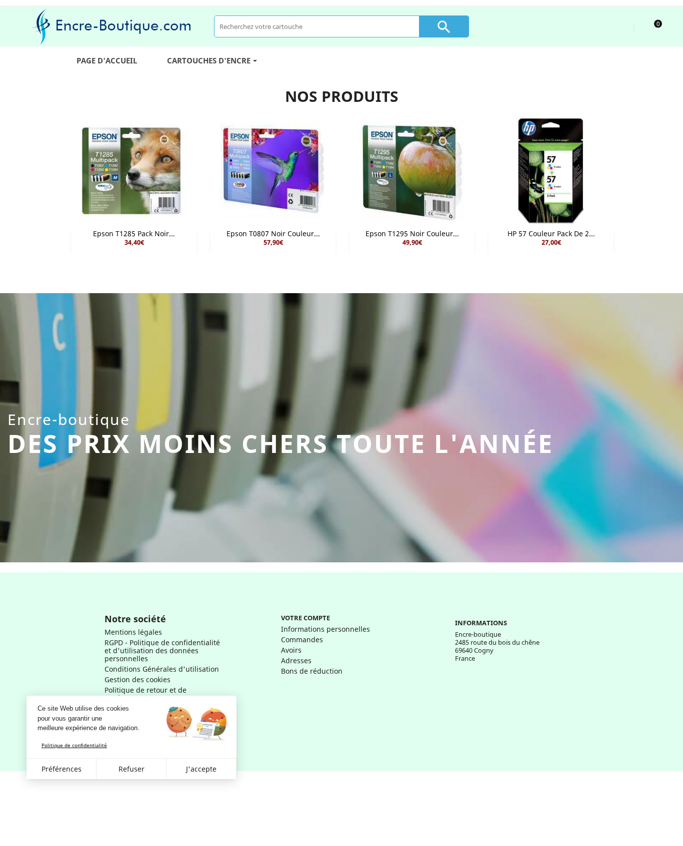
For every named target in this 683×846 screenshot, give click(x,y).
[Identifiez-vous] (617, 26)
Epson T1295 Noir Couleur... (412, 233)
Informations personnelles (325, 629)
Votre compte (305, 617)
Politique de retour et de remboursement (145, 694)
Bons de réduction (311, 671)
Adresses (296, 660)
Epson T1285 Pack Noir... (134, 233)
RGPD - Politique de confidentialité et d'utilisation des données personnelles (162, 650)
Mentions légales (133, 632)
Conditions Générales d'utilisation (161, 669)
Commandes (302, 639)
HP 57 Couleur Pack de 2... (551, 233)
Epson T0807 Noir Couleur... (273, 233)
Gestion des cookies (137, 679)
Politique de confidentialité (74, 745)
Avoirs (291, 650)
